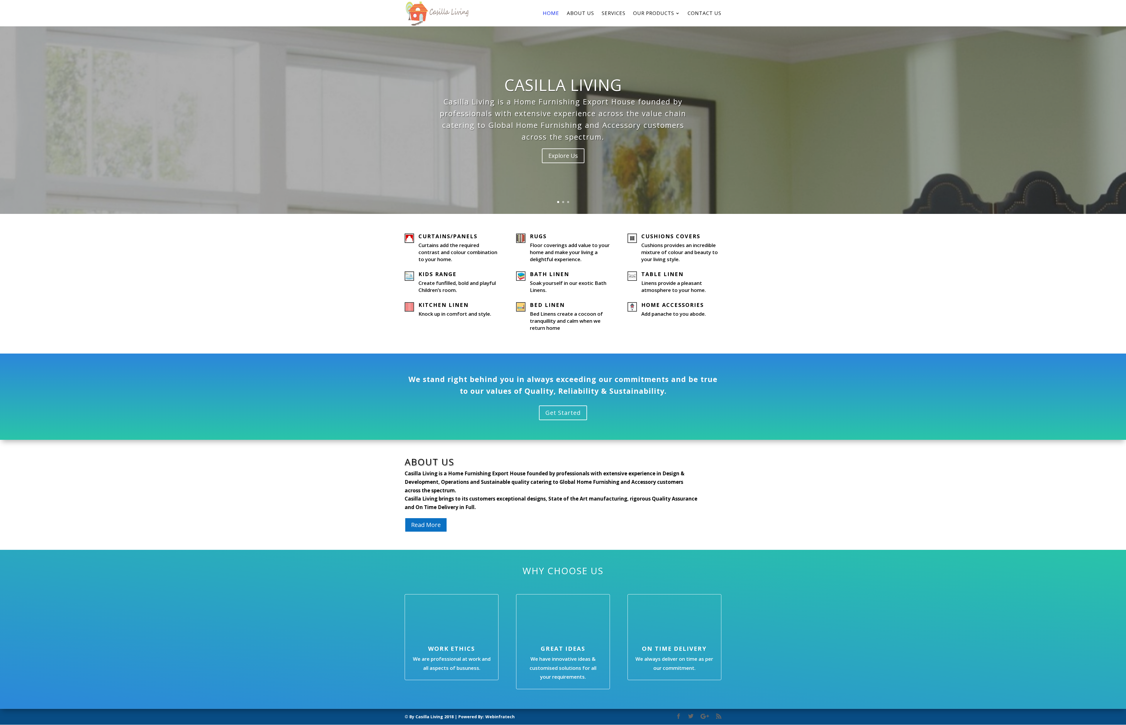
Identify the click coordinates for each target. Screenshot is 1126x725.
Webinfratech (500, 716)
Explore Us (563, 156)
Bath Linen (549, 274)
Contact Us (704, 13)
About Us (580, 13)
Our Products (653, 13)
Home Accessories (672, 304)
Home (551, 13)
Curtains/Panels (447, 236)
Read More (426, 525)
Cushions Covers (670, 236)
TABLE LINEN (662, 274)
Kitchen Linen (443, 304)
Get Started (563, 413)
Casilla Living (563, 85)
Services (613, 13)
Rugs (538, 236)
